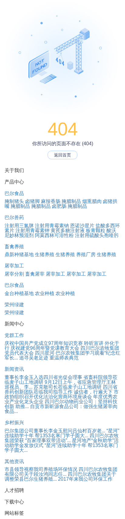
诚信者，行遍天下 (93, 391)
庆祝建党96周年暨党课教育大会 (45, 348)
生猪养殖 (44, 254)
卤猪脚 (32, 201)
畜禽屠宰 (35, 274)
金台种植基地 (19, 293)
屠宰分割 (14, 274)
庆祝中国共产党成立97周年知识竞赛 (44, 343)
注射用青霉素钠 (52, 225)
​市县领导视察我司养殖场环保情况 (41, 469)
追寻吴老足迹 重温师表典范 (49, 357)
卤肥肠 (59, 206)
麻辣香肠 (50, 201)
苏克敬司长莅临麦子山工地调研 (68, 387)
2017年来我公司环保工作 (85, 479)
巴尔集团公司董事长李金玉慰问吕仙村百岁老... (55, 430)
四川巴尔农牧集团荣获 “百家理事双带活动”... (62, 438)
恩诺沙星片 (82, 225)
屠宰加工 (14, 265)
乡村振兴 (14, 422)
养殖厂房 (86, 254)
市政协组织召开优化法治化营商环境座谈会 (62, 394)
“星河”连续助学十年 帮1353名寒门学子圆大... (62, 433)
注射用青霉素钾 (32, 230)
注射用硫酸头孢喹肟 (97, 235)
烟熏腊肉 (92, 201)
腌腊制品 (71, 201)
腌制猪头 (14, 201)
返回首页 (62, 155)
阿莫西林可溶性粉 (54, 235)
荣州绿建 (14, 304)
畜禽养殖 (14, 246)
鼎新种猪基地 (19, 254)
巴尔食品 (14, 193)
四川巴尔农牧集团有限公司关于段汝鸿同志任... (61, 472)
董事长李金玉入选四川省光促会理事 (43, 377)
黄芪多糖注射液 (68, 230)
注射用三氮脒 (19, 225)
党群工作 (14, 335)
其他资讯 (14, 461)
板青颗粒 (95, 230)
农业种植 (44, 293)
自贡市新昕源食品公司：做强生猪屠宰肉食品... (61, 409)
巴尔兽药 (14, 217)
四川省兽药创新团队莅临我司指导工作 (61, 389)
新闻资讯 (14, 369)
